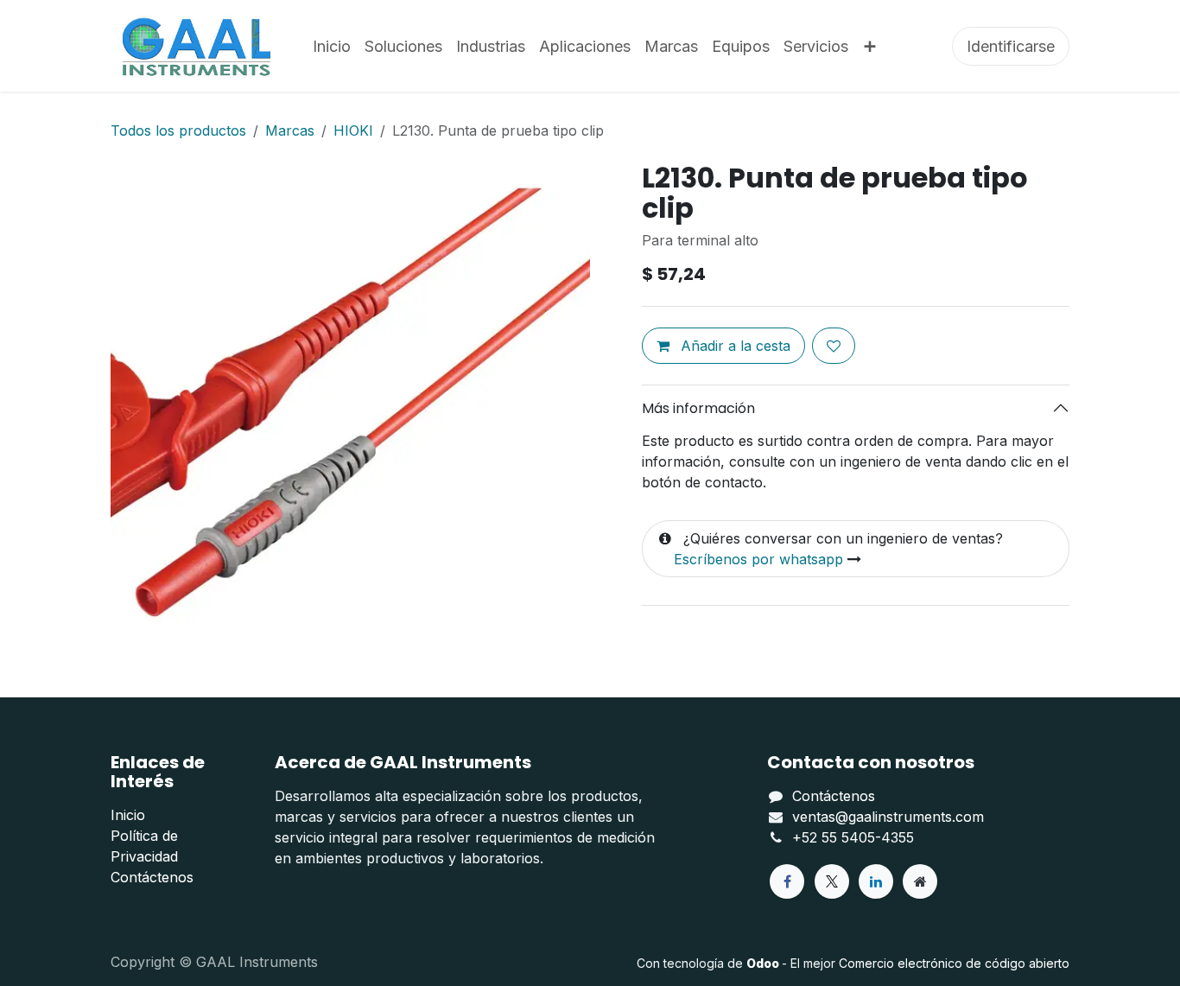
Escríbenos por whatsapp (758, 559)
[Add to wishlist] (833, 346)
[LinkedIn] (876, 881)
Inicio (128, 815)
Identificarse (1011, 46)
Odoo (764, 963)
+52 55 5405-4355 (853, 837)
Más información (698, 408)
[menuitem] (332, 46)
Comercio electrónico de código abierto (954, 963)
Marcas (289, 130)
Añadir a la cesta (733, 345)
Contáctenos (152, 877)
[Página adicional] (920, 881)
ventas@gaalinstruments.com (888, 816)
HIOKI (353, 130)
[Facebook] (787, 881)
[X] (832, 881)
